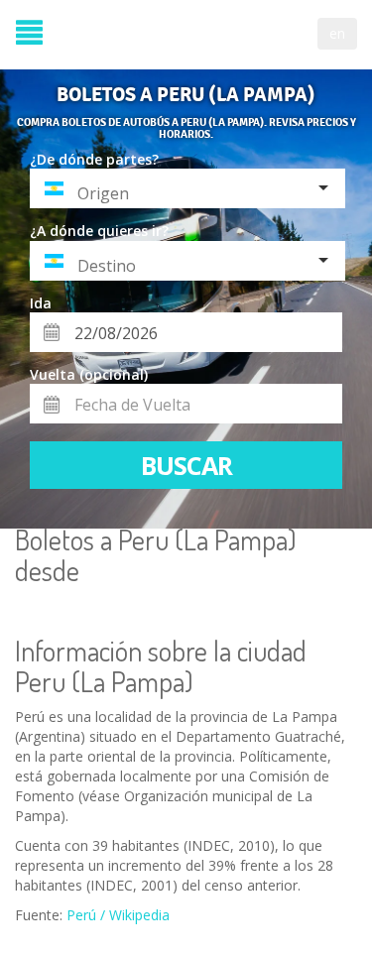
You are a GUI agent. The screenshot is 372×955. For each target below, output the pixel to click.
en (337, 33)
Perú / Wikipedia (118, 914)
